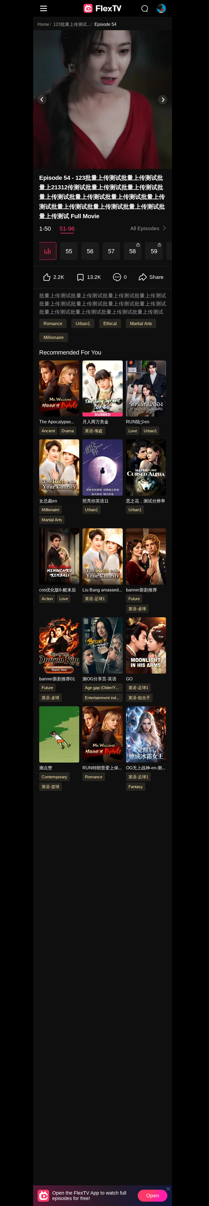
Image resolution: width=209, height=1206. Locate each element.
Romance (53, 324)
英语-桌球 (137, 608)
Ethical (109, 324)
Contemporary (54, 776)
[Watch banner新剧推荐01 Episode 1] (59, 646)
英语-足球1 (95, 599)
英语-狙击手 (139, 697)
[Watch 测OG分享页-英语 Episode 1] (102, 646)
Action (47, 599)
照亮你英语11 (95, 501)
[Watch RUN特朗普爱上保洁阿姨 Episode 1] (102, 735)
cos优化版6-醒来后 (57, 590)
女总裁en (48, 501)
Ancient (48, 430)
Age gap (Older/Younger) (103, 687)
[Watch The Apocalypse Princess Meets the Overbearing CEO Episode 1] (59, 389)
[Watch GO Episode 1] (146, 646)
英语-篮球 (50, 786)
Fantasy (135, 786)
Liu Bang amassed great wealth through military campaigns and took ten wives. (102, 590)
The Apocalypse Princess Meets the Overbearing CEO (57, 422)
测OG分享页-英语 (99, 679)
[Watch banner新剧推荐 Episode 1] (146, 557)
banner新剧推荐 (141, 590)
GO (129, 679)
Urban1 (83, 324)
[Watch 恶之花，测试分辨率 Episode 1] (146, 468)
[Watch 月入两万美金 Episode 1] (102, 389)
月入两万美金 (95, 422)
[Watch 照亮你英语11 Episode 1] (102, 468)
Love (132, 430)
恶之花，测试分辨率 (145, 501)
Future (134, 599)
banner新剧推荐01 (57, 679)
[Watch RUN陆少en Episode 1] (146, 389)
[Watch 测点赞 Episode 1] (59, 735)
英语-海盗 (94, 430)
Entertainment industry (103, 697)
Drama (67, 430)
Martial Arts (141, 324)
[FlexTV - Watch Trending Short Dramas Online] (102, 8)
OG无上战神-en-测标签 (144, 768)
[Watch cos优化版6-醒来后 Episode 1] (59, 557)
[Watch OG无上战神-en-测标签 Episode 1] (146, 735)
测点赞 (45, 768)
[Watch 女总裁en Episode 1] (59, 468)
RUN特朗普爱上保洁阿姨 (100, 768)
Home (43, 24)
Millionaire (54, 337)
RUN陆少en (137, 422)
